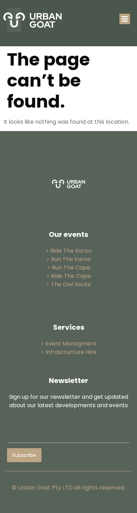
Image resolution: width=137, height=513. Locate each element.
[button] (124, 19)
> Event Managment (69, 344)
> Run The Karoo (68, 259)
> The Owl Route (68, 284)
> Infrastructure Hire (69, 352)
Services (68, 327)
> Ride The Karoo (69, 251)
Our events (68, 234)
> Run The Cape (68, 268)
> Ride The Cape (68, 276)
